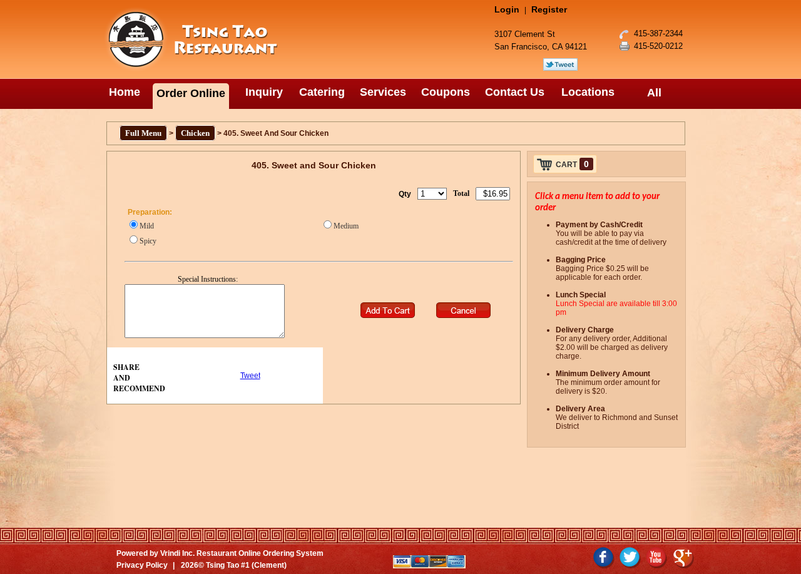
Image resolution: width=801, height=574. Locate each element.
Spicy (148, 241)
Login (506, 9)
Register (549, 9)
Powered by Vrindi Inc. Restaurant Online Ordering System (220, 553)
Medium (346, 226)
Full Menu (143, 133)
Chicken (195, 133)
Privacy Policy (142, 565)
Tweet (250, 375)
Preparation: (150, 212)
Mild (147, 226)
